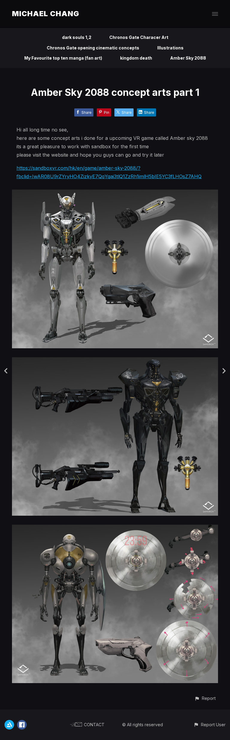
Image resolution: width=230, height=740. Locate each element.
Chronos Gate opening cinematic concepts (93, 47)
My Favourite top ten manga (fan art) (63, 57)
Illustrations (170, 47)
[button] (205, 698)
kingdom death (136, 57)
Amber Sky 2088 (188, 57)
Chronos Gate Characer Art (138, 37)
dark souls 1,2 (76, 37)
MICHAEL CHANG (45, 13)
